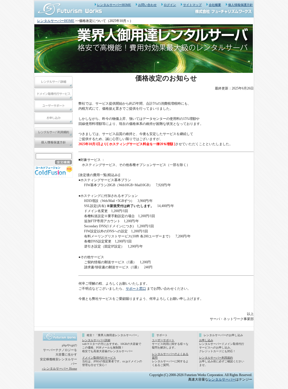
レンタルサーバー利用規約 (216, 357)
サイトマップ (192, 4)
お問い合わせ (147, 4)
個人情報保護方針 (240, 4)
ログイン (170, 4)
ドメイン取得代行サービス (99, 357)
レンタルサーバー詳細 (96, 340)
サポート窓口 (136, 289)
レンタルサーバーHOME (114, 4)
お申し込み (206, 340)
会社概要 (215, 4)
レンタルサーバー (221, 379)
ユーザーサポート (163, 340)
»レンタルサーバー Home (59, 368)
